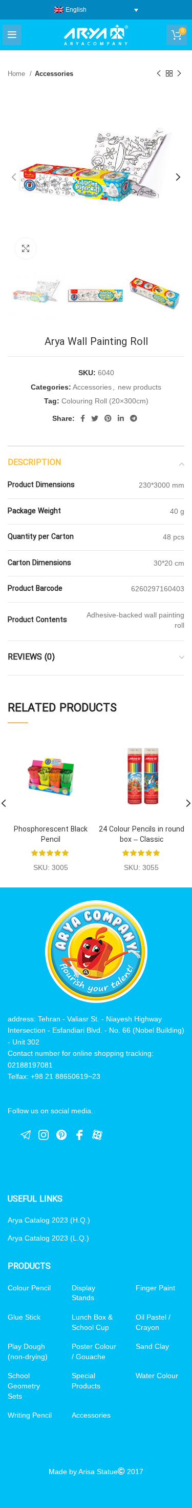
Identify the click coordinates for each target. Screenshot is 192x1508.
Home (17, 74)
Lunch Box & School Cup (92, 1322)
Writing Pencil (30, 1415)
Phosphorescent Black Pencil (51, 835)
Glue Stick (24, 1317)
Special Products (86, 1380)
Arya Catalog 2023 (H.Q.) (49, 1220)
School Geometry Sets (24, 1385)
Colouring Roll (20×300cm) (104, 401)
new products (139, 387)
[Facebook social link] (82, 418)
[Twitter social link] (94, 418)
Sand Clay (152, 1346)
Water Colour (157, 1375)
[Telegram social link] (133, 418)
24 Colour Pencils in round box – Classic (141, 835)
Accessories (54, 74)
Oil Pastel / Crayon (153, 1322)
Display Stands (83, 1293)
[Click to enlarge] (25, 248)
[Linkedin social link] (121, 418)
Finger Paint (155, 1288)
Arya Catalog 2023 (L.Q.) (48, 1238)
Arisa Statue (98, 1471)
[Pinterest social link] (108, 418)
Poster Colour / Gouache (94, 1351)
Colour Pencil (29, 1288)
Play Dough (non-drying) (28, 1351)
